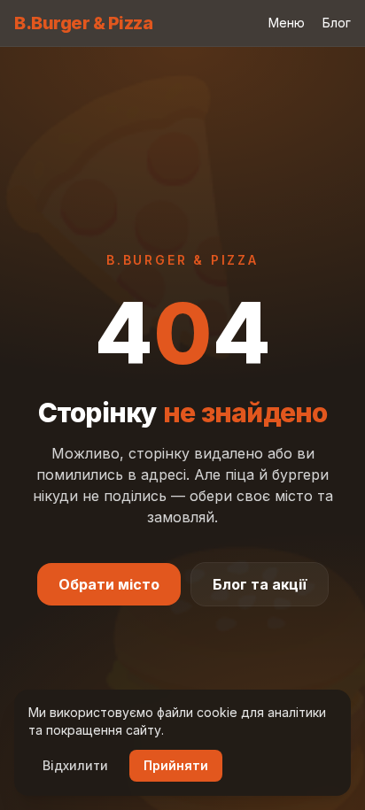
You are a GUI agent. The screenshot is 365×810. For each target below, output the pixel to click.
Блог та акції (260, 584)
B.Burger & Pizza (83, 23)
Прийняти (176, 765)
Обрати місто (108, 584)
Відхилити (75, 765)
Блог (336, 22)
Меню (286, 22)
